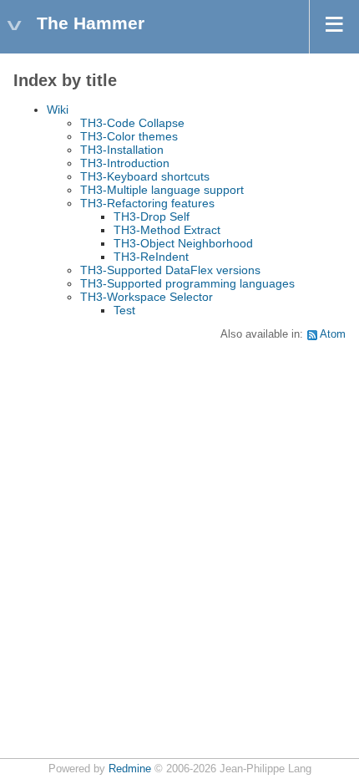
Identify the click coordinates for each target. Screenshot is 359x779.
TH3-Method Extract (167, 230)
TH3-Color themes (129, 136)
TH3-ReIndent (151, 256)
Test (124, 310)
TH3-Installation (122, 149)
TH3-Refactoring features (147, 203)
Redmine (130, 769)
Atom (333, 334)
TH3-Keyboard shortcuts (145, 176)
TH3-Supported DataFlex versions (170, 270)
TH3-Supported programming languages (187, 283)
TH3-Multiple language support (162, 189)
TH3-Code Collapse (132, 123)
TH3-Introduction (124, 163)
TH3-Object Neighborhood (183, 243)
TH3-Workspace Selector (146, 296)
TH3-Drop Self (152, 216)
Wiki (57, 109)
